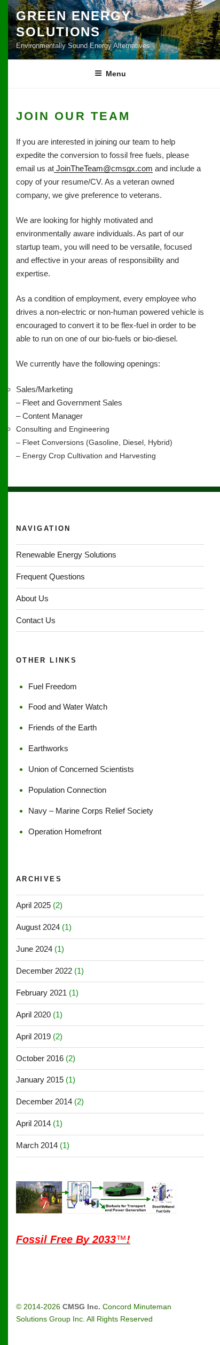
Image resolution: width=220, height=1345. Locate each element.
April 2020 (33, 1014)
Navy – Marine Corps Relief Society (90, 810)
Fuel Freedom (52, 686)
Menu (116, 73)
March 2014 (37, 1145)
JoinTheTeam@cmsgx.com (103, 168)
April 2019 (33, 1036)
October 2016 (40, 1058)
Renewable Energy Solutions (66, 554)
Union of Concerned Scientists (81, 769)
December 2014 (44, 1101)
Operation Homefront (64, 831)
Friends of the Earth (62, 727)
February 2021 (41, 992)
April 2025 (33, 905)
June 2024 (34, 948)
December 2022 (44, 970)
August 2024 (38, 927)
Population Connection (67, 789)
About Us (32, 598)
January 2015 (40, 1079)
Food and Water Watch (67, 706)
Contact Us (36, 620)
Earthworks (48, 748)
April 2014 (33, 1123)
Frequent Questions (50, 576)
